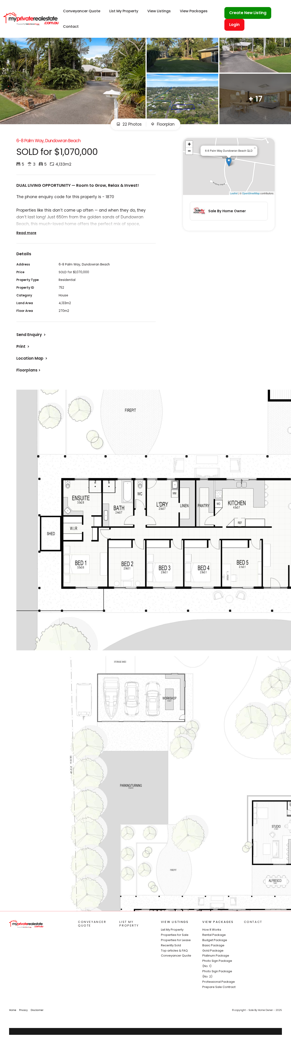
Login (234, 24)
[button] (23, 346)
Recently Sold (171, 945)
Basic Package (213, 945)
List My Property (123, 11)
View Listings (159, 11)
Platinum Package (215, 955)
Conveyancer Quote (81, 11)
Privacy (23, 1010)
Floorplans (27, 370)
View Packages (194, 11)
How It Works (211, 929)
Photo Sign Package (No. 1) (217, 963)
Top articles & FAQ (174, 950)
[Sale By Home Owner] (30, 18)
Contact (71, 26)
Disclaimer (37, 1010)
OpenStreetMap (251, 193)
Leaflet (234, 193)
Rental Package (214, 935)
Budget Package (214, 940)
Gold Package (212, 950)
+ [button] (189, 144)
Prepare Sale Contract (219, 987)
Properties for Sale (174, 935)
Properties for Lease (176, 940)
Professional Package (218, 982)
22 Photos (131, 124)
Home (12, 1010)
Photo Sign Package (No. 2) (217, 974)
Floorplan (165, 124)
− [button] (189, 151)
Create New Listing (247, 12)
